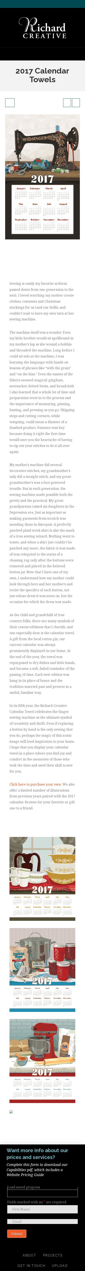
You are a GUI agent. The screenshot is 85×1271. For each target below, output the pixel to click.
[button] (42, 54)
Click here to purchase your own (35, 784)
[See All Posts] (10, 102)
